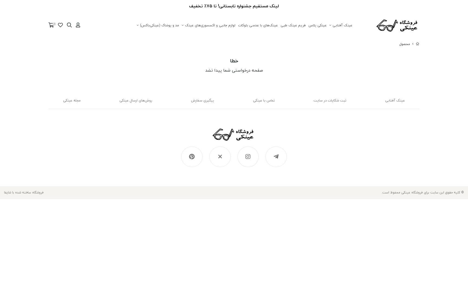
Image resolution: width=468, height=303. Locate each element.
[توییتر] (220, 157)
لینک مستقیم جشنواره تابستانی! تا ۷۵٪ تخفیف (234, 6)
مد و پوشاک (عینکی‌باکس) (159, 25)
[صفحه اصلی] (418, 44)
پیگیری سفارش (202, 100)
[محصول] (234, 137)
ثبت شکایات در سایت (330, 100)
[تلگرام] (276, 157)
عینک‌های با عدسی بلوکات (258, 25)
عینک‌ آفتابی (342, 25)
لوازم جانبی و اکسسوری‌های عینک (210, 25)
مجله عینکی (72, 100)
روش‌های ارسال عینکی (135, 100)
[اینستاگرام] (248, 157)
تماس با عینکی (264, 100)
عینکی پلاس (317, 25)
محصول (404, 44)
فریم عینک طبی (293, 25)
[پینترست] (192, 157)
